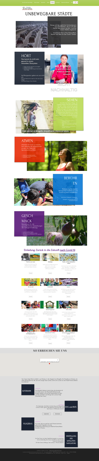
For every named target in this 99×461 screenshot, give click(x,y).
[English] (77, 2)
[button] (65, 2)
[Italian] (74, 2)
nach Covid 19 (67, 250)
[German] (75, 2)
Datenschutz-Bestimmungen (55, 450)
